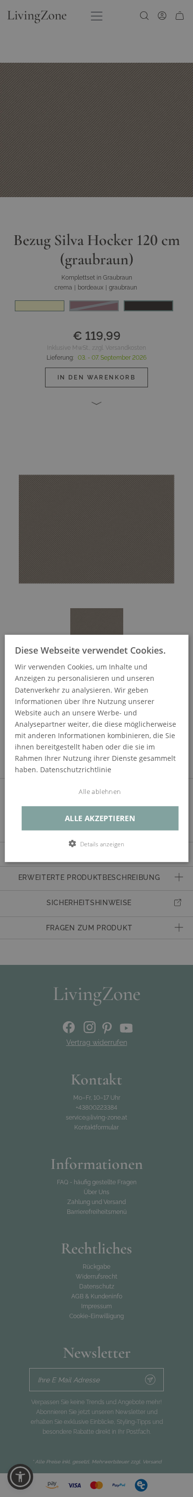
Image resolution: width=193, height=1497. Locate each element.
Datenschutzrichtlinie (75, 769)
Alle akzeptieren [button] (100, 818)
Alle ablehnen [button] (100, 792)
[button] (96, 844)
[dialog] (97, 748)
